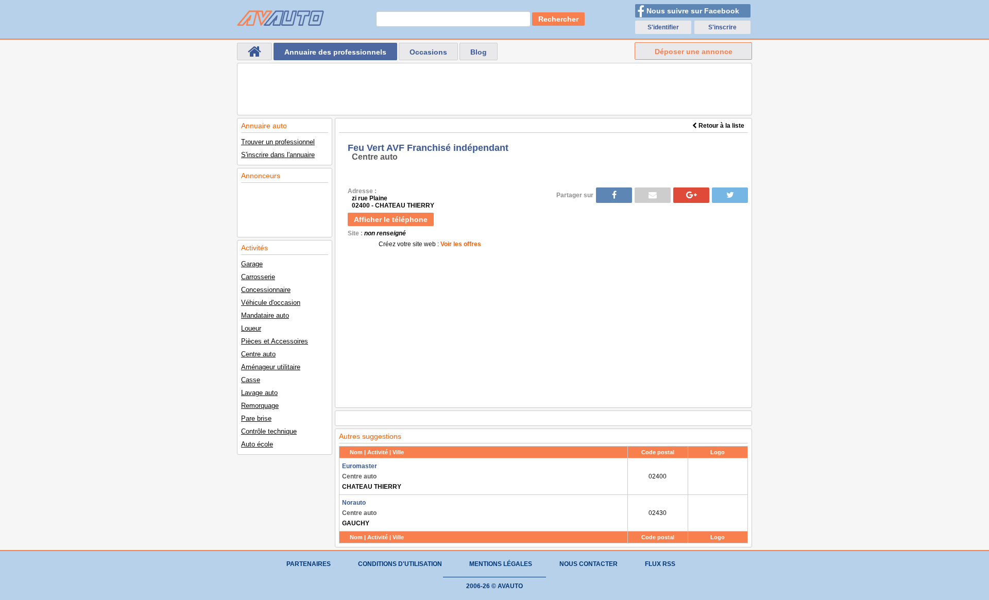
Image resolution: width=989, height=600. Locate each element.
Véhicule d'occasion (270, 302)
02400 (658, 476)
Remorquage (260, 405)
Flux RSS (660, 564)
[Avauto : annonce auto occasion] (280, 18)
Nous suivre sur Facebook (692, 11)
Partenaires (308, 564)
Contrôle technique (269, 431)
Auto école (257, 444)
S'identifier (663, 27)
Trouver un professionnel (278, 142)
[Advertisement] (494, 89)
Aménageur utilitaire (270, 367)
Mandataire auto (265, 315)
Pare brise (256, 418)
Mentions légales (500, 564)
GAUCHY (359, 513)
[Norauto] (717, 513)
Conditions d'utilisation (400, 564)
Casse (250, 380)
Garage (252, 264)
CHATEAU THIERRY (371, 476)
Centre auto (258, 354)
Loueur (251, 328)
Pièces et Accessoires (274, 341)
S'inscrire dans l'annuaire (278, 155)
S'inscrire (722, 27)
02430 (658, 513)
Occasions (428, 52)
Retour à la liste (720, 125)
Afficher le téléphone (391, 219)
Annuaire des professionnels (335, 52)
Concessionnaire (266, 290)
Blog (478, 52)
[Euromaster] (717, 476)
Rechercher (558, 19)
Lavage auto (259, 393)
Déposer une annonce (693, 51)
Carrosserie (258, 277)
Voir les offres (460, 244)
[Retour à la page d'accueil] (254, 51)
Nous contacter (588, 564)
